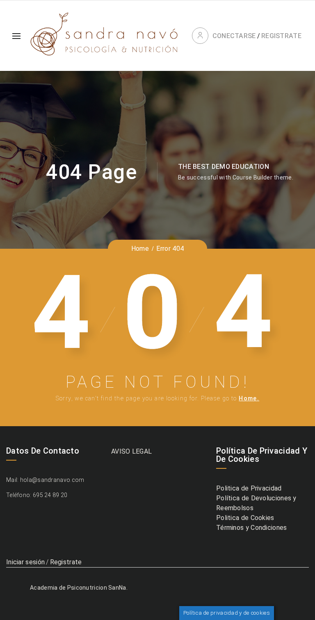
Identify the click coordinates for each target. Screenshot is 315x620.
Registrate (281, 36)
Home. (249, 398)
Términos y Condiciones (251, 527)
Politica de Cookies (245, 518)
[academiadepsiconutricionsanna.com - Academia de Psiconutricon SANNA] (104, 35)
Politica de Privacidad (249, 488)
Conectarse (234, 36)
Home (140, 248)
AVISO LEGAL (131, 451)
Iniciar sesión (25, 562)
